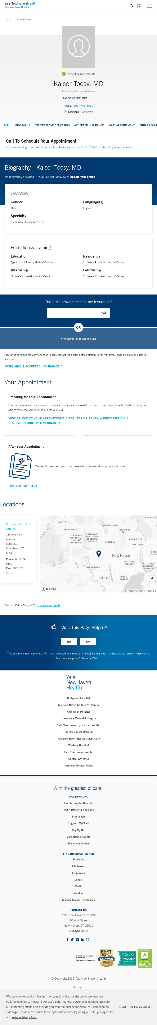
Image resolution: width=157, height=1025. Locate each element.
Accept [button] (122, 1006)
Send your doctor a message (32, 422)
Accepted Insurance (89, 125)
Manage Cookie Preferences (78, 900)
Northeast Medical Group (78, 765)
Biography (22, 125)
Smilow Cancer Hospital (79, 732)
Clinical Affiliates (78, 759)
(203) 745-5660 (83, 105)
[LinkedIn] (82, 939)
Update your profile (82, 177)
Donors (78, 879)
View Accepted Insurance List (78, 338)
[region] (98, 553)
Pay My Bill (78, 830)
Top (6, 125)
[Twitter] (72, 939)
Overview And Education (52, 125)
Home (8, 19)
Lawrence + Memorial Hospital (78, 718)
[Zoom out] (152, 584)
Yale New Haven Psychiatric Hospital (78, 725)
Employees (78, 873)
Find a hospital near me (78, 803)
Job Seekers (79, 866)
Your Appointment (122, 125)
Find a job (78, 816)
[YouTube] (77, 939)
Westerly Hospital (78, 745)
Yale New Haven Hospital (78, 752)
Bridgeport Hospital (78, 698)
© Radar (130, 590)
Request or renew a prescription (96, 418)
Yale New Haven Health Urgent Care (78, 738)
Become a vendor (78, 843)
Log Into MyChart (23, 486)
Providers (78, 859)
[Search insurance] (105, 313)
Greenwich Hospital (78, 711)
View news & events (78, 836)
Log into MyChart (78, 823)
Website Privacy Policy (24, 1017)
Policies (77, 987)
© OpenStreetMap (145, 590)
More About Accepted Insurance (32, 366)
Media (78, 886)
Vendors (78, 893)
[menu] (149, 5)
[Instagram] (87, 939)
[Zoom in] (152, 578)
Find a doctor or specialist (78, 810)
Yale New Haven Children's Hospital (79, 705)
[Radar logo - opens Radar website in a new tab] (49, 588)
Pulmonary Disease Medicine (78, 91)
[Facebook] (68, 939)
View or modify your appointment (36, 418)
